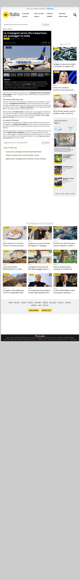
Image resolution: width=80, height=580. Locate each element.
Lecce (29, 264)
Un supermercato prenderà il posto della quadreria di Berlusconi (39, 292)
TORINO (23, 303)
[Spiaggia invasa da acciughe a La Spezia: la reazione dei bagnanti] (65, 53)
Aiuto (34, 339)
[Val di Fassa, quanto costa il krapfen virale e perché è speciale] (65, 100)
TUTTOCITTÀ (46, 337)
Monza (30, 288)
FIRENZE (45, 303)
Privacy (15, 339)
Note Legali (10, 339)
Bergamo (13, 38)
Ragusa (55, 288)
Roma (23, 38)
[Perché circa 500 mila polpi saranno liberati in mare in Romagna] (65, 233)
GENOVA (61, 303)
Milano (55, 85)
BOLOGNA (52, 303)
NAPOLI (30, 303)
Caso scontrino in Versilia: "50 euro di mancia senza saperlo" (13, 245)
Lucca (4, 241)
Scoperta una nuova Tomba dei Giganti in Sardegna (39, 244)
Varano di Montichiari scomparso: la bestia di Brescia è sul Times (62, 269)
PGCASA (33, 337)
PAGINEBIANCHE (39, 337)
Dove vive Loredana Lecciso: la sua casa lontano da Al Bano (64, 89)
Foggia (4, 264)
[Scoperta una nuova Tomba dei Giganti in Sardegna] (40, 233)
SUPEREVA (71, 337)
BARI (39, 305)
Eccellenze (25, 13)
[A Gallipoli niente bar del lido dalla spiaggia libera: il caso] (40, 256)
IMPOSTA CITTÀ (46, 310)
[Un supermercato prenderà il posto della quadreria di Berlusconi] (40, 280)
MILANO (17, 303)
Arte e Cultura (39, 13)
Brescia (55, 264)
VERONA (68, 303)
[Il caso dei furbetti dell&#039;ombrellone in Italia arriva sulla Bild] (15, 256)
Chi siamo (6, 339)
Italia (18, 38)
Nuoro (30, 241)
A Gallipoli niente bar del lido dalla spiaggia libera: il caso (38, 269)
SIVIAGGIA (54, 337)
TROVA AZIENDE (33, 310)
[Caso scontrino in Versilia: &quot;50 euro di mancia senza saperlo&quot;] (15, 233)
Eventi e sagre (63, 16)
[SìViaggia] (50, 9)
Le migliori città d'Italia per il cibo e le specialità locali (13, 291)
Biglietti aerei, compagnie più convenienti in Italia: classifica (26, 159)
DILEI (50, 337)
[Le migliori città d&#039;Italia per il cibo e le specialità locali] (15, 280)
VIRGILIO (12, 337)
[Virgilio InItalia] (11, 15)
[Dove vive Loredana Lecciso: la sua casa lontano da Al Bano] (65, 77)
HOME (4, 29)
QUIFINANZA (60, 337)
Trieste (4, 288)
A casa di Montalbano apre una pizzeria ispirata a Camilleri (64, 292)
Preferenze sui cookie (28, 339)
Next (49, 75)
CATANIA (33, 305)
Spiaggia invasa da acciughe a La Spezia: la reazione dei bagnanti (64, 66)
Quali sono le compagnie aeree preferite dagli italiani (23, 152)
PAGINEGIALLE (17, 337)
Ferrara (55, 241)
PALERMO (38, 303)
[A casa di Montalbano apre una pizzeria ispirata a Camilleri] (65, 280)
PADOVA (45, 305)
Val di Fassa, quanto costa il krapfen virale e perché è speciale (64, 113)
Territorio (62, 13)
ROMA (11, 303)
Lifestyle (25, 16)
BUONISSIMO (66, 337)
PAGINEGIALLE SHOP (26, 337)
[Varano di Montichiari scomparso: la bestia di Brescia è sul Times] (65, 256)
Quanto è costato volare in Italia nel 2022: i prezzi (22, 155)
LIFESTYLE (9, 29)
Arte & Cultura (33, 227)
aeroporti (39, 113)
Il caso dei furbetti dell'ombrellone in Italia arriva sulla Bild (12, 269)
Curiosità (50, 13)
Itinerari (49, 16)
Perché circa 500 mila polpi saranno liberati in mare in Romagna (64, 245)
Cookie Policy (20, 339)
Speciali (36, 16)
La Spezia (55, 62)
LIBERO (7, 337)
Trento (55, 109)
